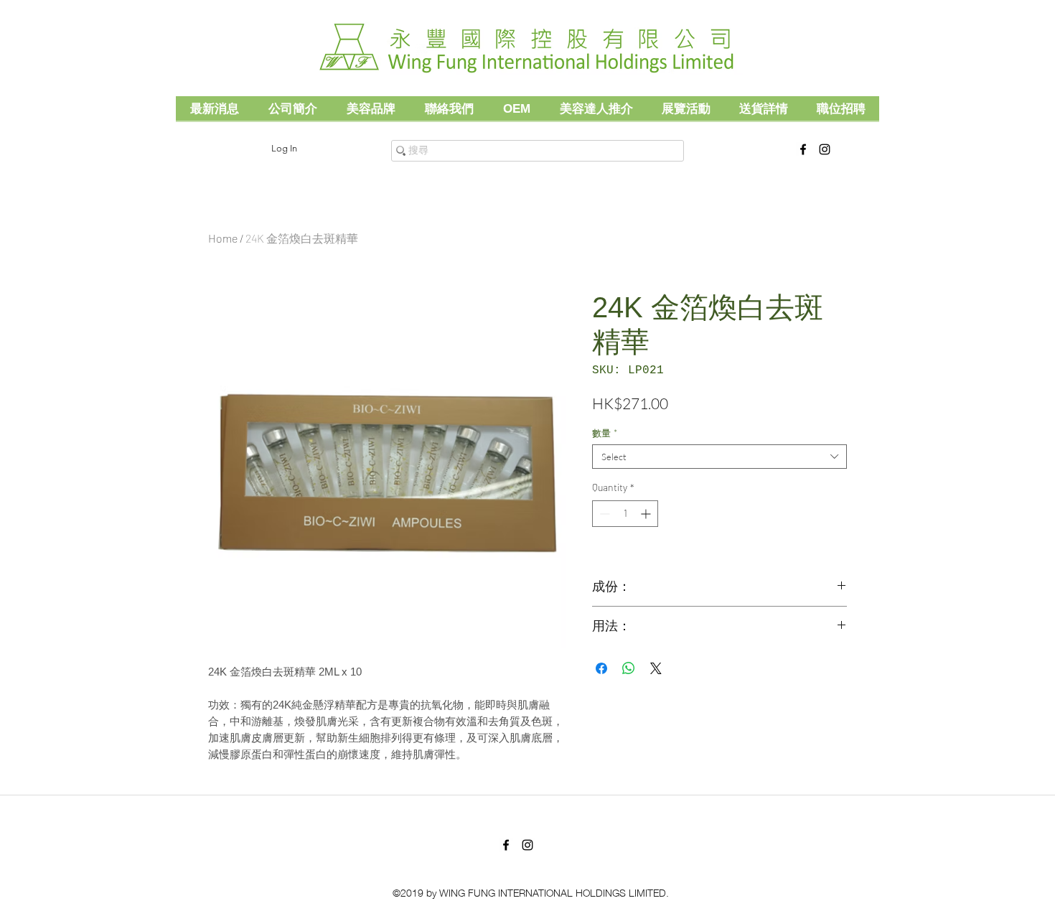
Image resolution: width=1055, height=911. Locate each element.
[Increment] (647, 513)
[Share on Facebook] (601, 668)
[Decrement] (603, 513)
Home (223, 238)
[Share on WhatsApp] (628, 668)
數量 (604, 433)
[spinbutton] (625, 513)
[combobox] (719, 456)
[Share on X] (656, 668)
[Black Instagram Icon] (824, 149)
